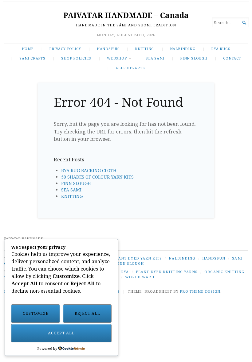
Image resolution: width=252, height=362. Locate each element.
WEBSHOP (117, 58)
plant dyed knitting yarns (167, 271)
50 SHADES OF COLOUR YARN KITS (97, 177)
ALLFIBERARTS (130, 68)
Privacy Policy (65, 48)
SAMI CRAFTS (32, 58)
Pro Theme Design (200, 291)
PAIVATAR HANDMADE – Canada (126, 15)
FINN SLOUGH (193, 58)
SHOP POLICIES (76, 58)
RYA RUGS (220, 48)
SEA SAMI (155, 58)
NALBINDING (182, 48)
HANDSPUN (108, 48)
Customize (36, 313)
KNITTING (144, 48)
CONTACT (232, 58)
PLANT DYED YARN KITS (137, 258)
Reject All (87, 313)
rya (125, 271)
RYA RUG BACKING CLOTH (88, 170)
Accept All (61, 333)
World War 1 (140, 277)
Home (27, 48)
